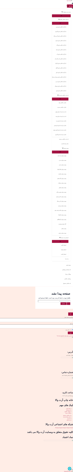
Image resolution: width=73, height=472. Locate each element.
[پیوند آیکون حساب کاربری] (72, 3)
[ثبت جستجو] (68, 303)
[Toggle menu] (61, 15)
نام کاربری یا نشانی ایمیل (69, 317)
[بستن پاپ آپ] (70, 314)
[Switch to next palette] (72, 8)
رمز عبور (71, 323)
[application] (62, 12)
